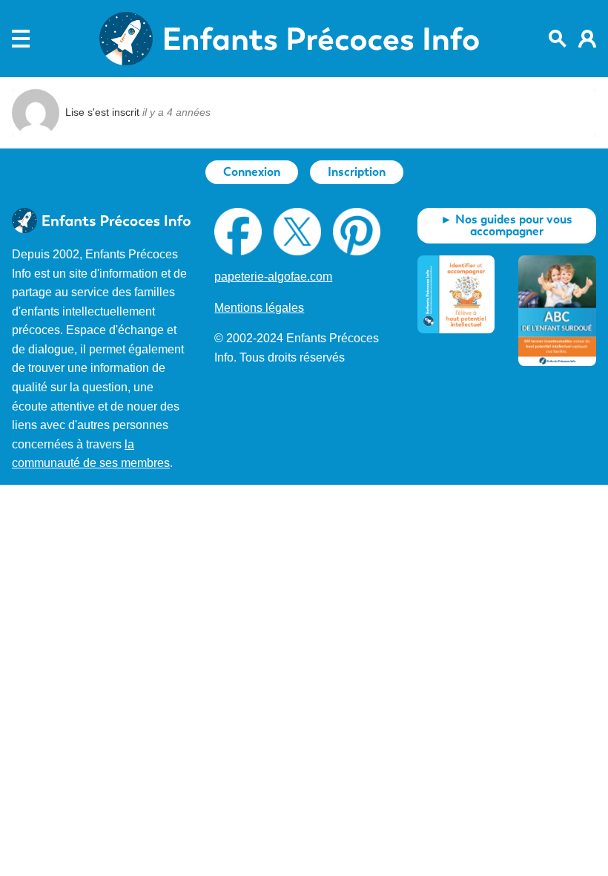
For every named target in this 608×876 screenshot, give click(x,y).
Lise (75, 112)
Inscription (357, 172)
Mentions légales (259, 307)
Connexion (251, 172)
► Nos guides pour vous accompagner (506, 225)
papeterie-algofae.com (273, 276)
